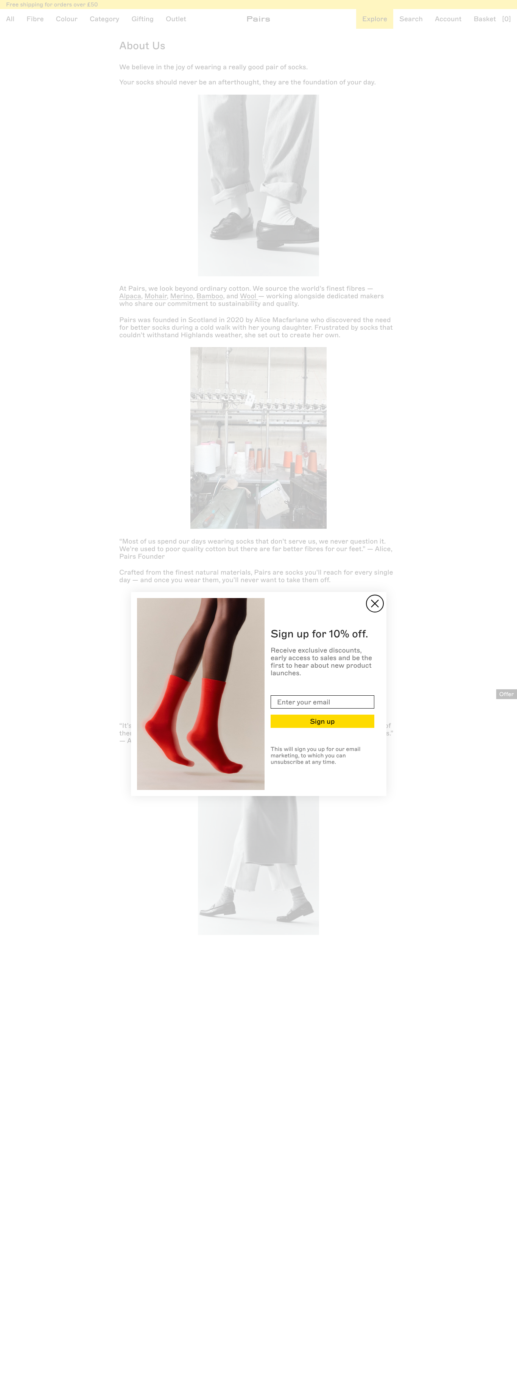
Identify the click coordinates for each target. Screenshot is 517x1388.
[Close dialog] (374, 603)
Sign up (322, 721)
